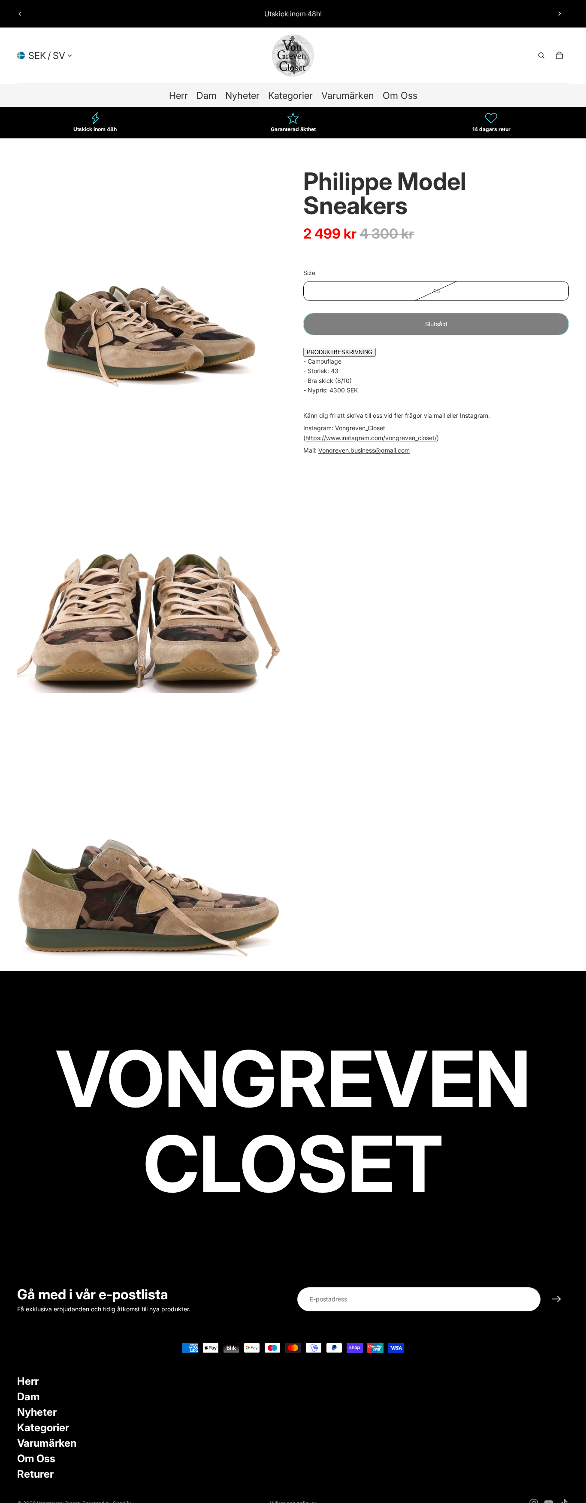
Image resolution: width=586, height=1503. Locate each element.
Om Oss (36, 1458)
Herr (28, 1381)
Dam (28, 1396)
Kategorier (43, 1427)
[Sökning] (541, 55)
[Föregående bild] (20, 13)
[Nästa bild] (559, 13)
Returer (35, 1474)
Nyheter (37, 1412)
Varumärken (46, 1443)
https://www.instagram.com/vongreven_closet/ (371, 437)
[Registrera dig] (556, 1299)
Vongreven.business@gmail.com (364, 450)
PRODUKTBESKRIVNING (339, 352)
